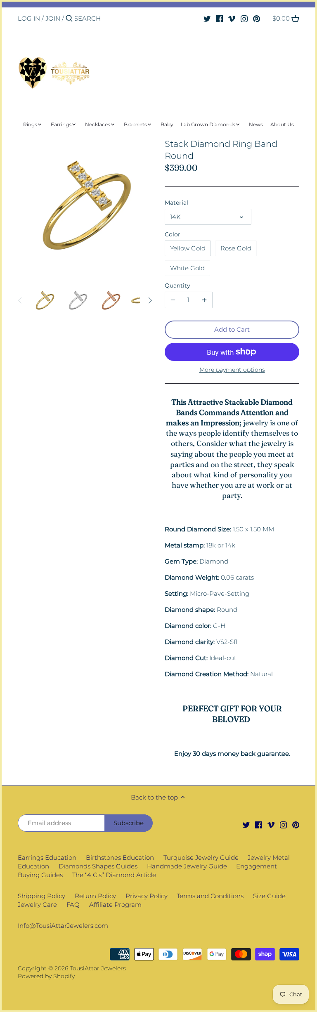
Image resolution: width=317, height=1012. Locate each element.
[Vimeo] (231, 18)
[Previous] (20, 300)
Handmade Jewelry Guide (187, 866)
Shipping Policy (41, 896)
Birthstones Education (120, 857)
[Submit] (69, 19)
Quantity (177, 285)
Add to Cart (232, 329)
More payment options (232, 370)
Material (176, 202)
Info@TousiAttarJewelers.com (63, 925)
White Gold (187, 268)
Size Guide (269, 896)
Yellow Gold (188, 248)
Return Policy (95, 896)
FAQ (73, 904)
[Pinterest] (256, 18)
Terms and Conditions (210, 896)
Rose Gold (235, 248)
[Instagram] (244, 18)
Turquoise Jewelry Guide (201, 857)
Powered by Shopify (46, 976)
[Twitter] (207, 18)
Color (172, 234)
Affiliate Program (115, 904)
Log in (29, 18)
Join (52, 18)
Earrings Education (47, 857)
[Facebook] (219, 18)
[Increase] (204, 300)
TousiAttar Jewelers (98, 968)
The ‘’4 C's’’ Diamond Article (114, 875)
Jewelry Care (37, 904)
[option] (44, 300)
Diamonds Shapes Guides (98, 866)
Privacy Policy (146, 896)
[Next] (150, 300)
